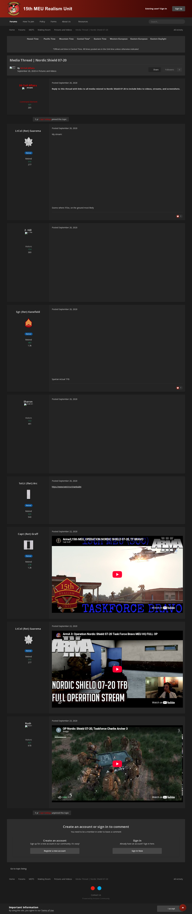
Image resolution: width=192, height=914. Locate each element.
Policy (42, 21)
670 (29, 745)
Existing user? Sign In (156, 8)
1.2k (29, 567)
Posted (64, 82)
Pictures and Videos (47, 71)
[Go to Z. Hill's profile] (28, 238)
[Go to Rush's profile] (28, 731)
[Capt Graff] (28, 545)
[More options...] (180, 83)
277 (29, 164)
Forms (54, 21)
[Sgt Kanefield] (28, 322)
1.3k (29, 345)
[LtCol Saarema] (28, 142)
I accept (171, 908)
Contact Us (96, 895)
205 (29, 107)
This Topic (171, 21)
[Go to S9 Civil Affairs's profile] (13, 70)
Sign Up (178, 8)
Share (155, 69)
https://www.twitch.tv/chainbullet (66, 486)
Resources (83, 21)
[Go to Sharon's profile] (28, 410)
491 (29, 423)
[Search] (182, 21)
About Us (66, 21)
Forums (13, 21)
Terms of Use (47, 910)
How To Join (28, 21)
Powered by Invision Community (96, 898)
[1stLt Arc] (28, 494)
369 (29, 252)
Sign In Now (137, 851)
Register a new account (55, 851)
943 (29, 517)
